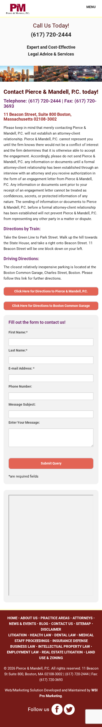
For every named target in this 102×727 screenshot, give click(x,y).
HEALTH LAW (40, 635)
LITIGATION (17, 635)
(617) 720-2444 (51, 34)
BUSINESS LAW (22, 646)
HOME (12, 618)
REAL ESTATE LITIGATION (62, 652)
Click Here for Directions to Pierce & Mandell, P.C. (51, 291)
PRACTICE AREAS (55, 618)
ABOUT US (28, 618)
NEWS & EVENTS (22, 624)
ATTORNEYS (83, 618)
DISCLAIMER (51, 629)
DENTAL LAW (65, 635)
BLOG (43, 624)
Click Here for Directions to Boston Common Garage (51, 306)
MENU (88, 7)
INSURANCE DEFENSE (70, 641)
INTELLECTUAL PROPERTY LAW (64, 646)
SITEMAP (83, 624)
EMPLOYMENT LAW (23, 652)
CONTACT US (62, 624)
